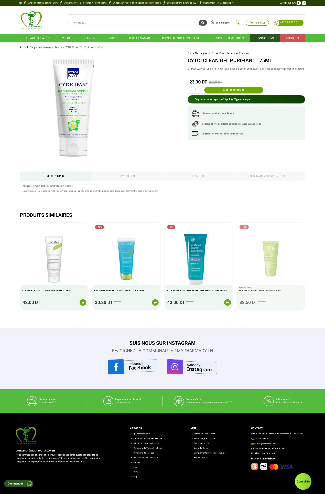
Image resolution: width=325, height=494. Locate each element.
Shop (33, 47)
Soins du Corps (201, 448)
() (260, 22)
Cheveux (89, 38)
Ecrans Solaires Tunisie (204, 434)
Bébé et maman (139, 38)
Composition (127, 176)
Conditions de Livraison (143, 453)
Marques (292, 38)
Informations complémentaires (269, 176)
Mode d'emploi (55, 176)
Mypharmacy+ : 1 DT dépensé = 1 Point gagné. (80, 3)
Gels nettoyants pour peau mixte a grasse (218, 53)
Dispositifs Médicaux (229, 38)
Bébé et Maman (201, 458)
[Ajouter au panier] (83, 302)
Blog (135, 467)
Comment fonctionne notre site (147, 438)
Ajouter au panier (233, 90)
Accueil (24, 47)
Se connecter (223, 22)
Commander (15, 483)
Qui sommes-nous (141, 434)
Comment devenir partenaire (146, 443)
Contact (136, 472)
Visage (66, 38)
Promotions (265, 38)
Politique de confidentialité (145, 458)
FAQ (135, 477)
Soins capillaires (201, 443)
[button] (303, 481)
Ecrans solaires (38, 38)
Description (198, 176)
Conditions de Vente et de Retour (148, 448)
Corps (112, 38)
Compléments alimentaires (181, 38)
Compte (136, 462)
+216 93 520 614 (289, 22)
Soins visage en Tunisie (50, 47)
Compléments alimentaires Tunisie (210, 453)
